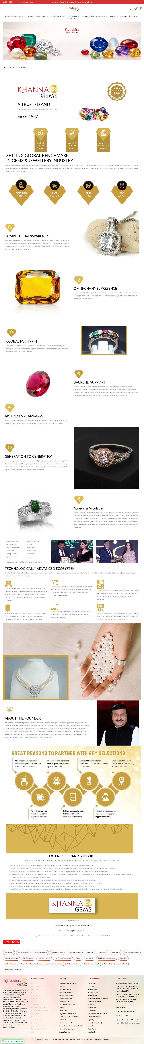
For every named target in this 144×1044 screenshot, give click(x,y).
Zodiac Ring (89, 952)
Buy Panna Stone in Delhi (106, 958)
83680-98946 (85, 926)
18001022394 (9, 2)
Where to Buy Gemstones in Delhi (115, 964)
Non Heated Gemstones (13, 970)
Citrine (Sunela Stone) (95, 1023)
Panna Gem (89, 958)
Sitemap (33, 1032)
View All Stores (121, 1008)
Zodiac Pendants (10, 964)
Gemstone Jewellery (65, 992)
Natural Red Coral (73, 964)
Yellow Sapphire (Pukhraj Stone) (98, 998)
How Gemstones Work (91, 964)
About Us (34, 983)
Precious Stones (23, 952)
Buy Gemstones (28, 958)
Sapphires (123, 958)
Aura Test (62, 986)
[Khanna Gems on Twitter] (122, 1020)
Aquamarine (92, 1011)
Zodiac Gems (103, 952)
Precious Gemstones (40, 952)
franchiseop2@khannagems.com (74, 931)
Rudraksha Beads (65, 989)
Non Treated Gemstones (63, 958)
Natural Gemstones (11, 958)
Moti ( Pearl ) (92, 1004)
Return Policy (35, 1017)
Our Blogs (34, 998)
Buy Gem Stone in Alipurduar (40, 1011)
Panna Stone (92, 983)
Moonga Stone (92, 1007)
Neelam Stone (92, 989)
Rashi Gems (116, 952)
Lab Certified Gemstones (54, 964)
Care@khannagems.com (27, 2)
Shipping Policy (36, 1026)
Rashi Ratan (9, 952)
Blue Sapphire (92, 995)
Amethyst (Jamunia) (94, 1017)
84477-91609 (75, 926)
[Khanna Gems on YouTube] (132, 1020)
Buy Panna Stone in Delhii (67, 1014)
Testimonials (35, 1004)
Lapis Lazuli (91, 1032)
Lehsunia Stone (93, 992)
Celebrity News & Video (39, 1007)
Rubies (78, 958)
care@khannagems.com (127, 1011)
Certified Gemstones (132, 952)
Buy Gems (34, 1001)
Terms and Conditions (38, 1029)
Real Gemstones (57, 952)
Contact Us (35, 986)
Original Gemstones (74, 952)
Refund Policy (35, 1023)
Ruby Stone (91, 986)
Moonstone (91, 1026)
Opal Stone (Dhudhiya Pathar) (97, 1014)
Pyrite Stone (92, 1029)
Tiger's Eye (91, 1020)
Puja (32, 992)
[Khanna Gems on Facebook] (118, 1020)
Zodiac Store (35, 995)
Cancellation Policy (37, 1020)
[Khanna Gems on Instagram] (127, 1020)
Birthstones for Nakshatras (68, 983)
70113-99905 (65, 926)
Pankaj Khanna (36, 989)
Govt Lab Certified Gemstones (31, 964)
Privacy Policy (35, 1014)
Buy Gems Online (44, 958)
